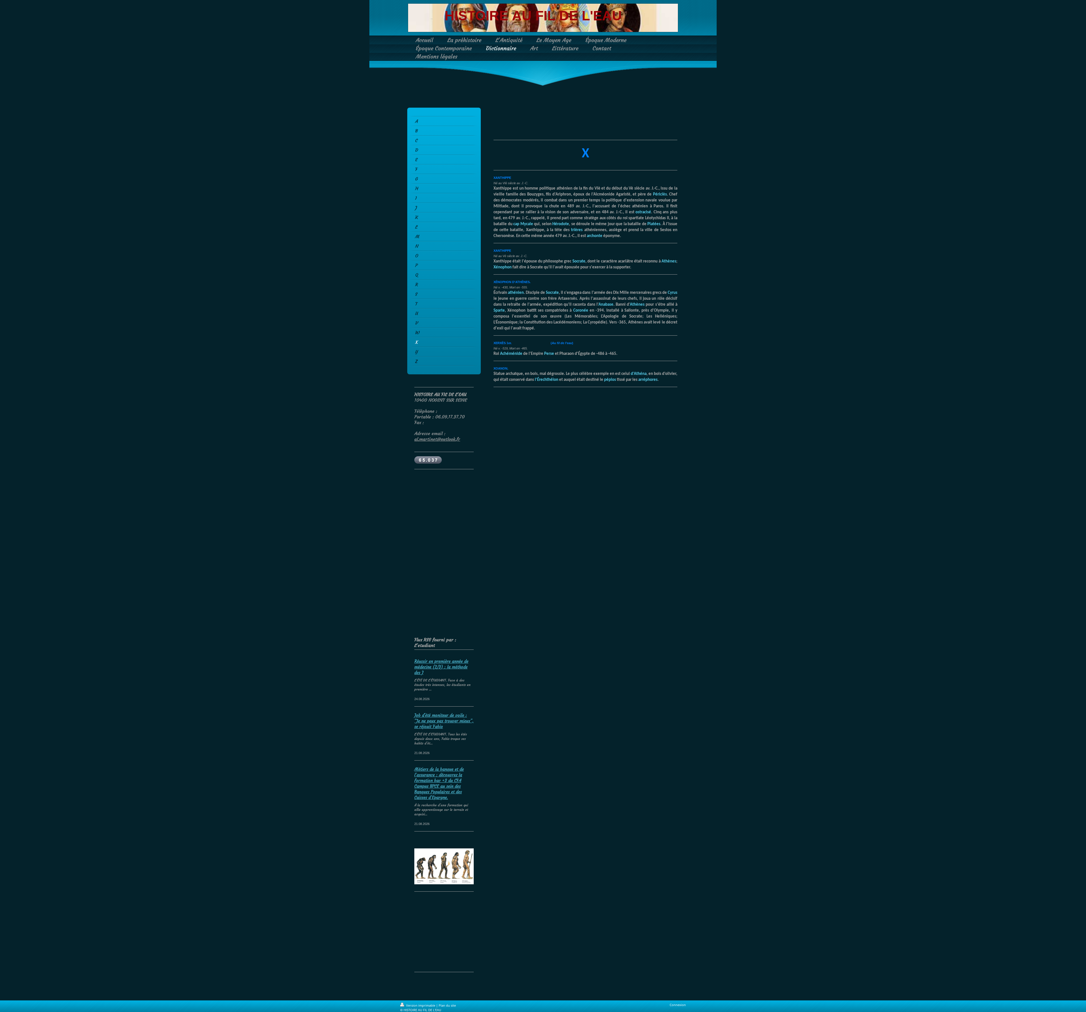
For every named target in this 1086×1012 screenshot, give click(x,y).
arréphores (648, 380)
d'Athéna (639, 374)
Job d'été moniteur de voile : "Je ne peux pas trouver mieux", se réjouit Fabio (444, 721)
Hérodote (560, 224)
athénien (516, 293)
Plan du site (447, 1005)
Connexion (678, 1005)
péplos (610, 380)
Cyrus (672, 293)
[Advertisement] (449, 511)
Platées (653, 224)
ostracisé (643, 212)
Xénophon (503, 267)
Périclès (660, 194)
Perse (549, 354)
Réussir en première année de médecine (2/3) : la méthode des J (441, 667)
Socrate (578, 261)
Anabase (605, 305)
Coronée (580, 311)
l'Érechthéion (546, 380)
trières (577, 230)
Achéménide (511, 354)
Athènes (668, 261)
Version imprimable (420, 1005)
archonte (594, 236)
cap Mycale (523, 224)
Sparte (499, 311)
